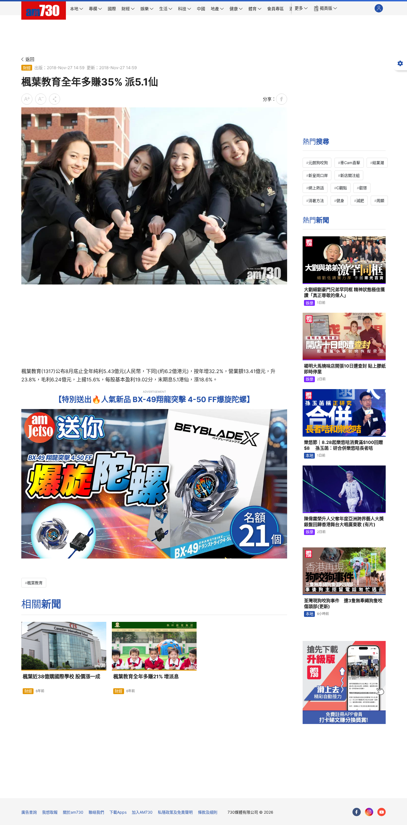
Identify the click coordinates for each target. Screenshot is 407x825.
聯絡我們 (96, 812)
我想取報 (50, 812)
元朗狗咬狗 (318, 162)
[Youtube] (381, 812)
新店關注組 (350, 175)
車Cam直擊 (350, 162)
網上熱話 (316, 187)
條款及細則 (207, 812)
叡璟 (363, 187)
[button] (301, 8)
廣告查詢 (29, 812)
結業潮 (378, 162)
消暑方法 (316, 200)
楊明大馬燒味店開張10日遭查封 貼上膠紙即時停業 (345, 369)
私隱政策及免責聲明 (175, 812)
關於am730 (73, 812)
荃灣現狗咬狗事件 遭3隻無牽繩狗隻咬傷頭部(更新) (343, 603)
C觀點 (341, 187)
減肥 (360, 200)
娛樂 (309, 303)
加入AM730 (142, 812)
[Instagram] (369, 812)
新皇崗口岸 (318, 175)
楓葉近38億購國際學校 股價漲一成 (61, 676)
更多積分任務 (232, 790)
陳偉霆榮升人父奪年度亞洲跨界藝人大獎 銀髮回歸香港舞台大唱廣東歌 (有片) (344, 521)
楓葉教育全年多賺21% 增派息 (146, 676)
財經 (27, 67)
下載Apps (118, 812)
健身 (340, 200)
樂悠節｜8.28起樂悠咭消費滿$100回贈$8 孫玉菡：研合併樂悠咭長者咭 (343, 445)
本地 (309, 455)
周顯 (380, 200)
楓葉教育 (35, 582)
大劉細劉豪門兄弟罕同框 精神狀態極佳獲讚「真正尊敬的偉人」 (344, 292)
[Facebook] (356, 812)
